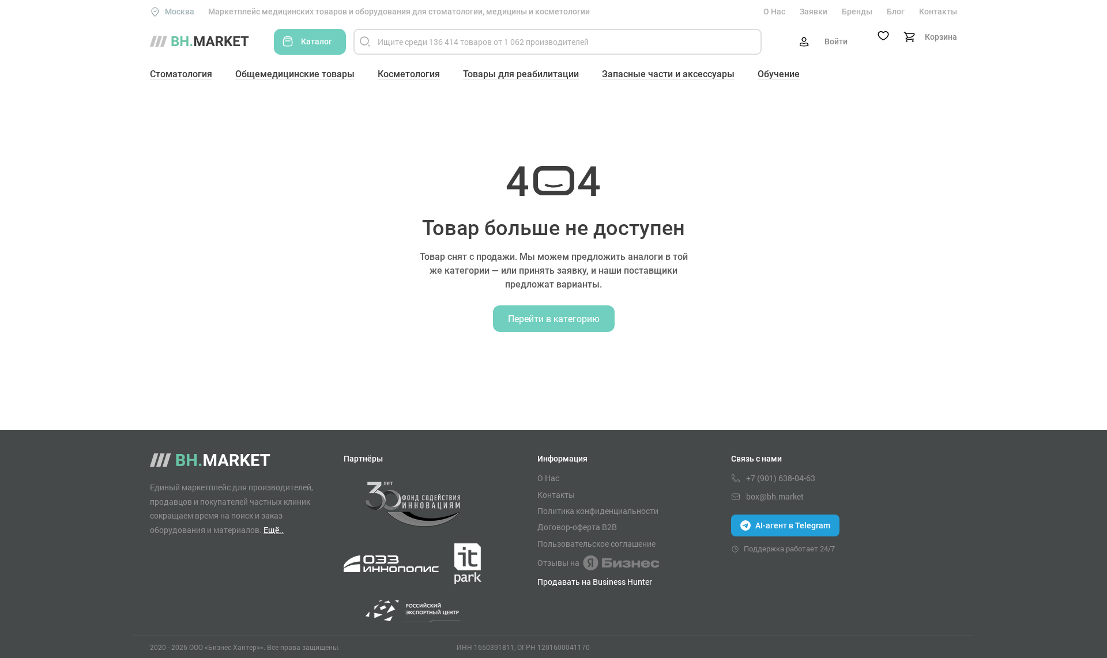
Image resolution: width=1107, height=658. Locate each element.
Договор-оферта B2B (577, 527)
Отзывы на (558, 562)
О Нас (774, 11)
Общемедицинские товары (295, 74)
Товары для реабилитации (521, 74)
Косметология (409, 74)
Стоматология (181, 74)
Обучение (779, 74)
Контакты (938, 11)
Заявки (813, 11)
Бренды (857, 11)
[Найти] (365, 42)
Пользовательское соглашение (596, 544)
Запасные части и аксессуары (668, 74)
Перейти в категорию (554, 318)
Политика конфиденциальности (597, 511)
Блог (896, 11)
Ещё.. (273, 529)
